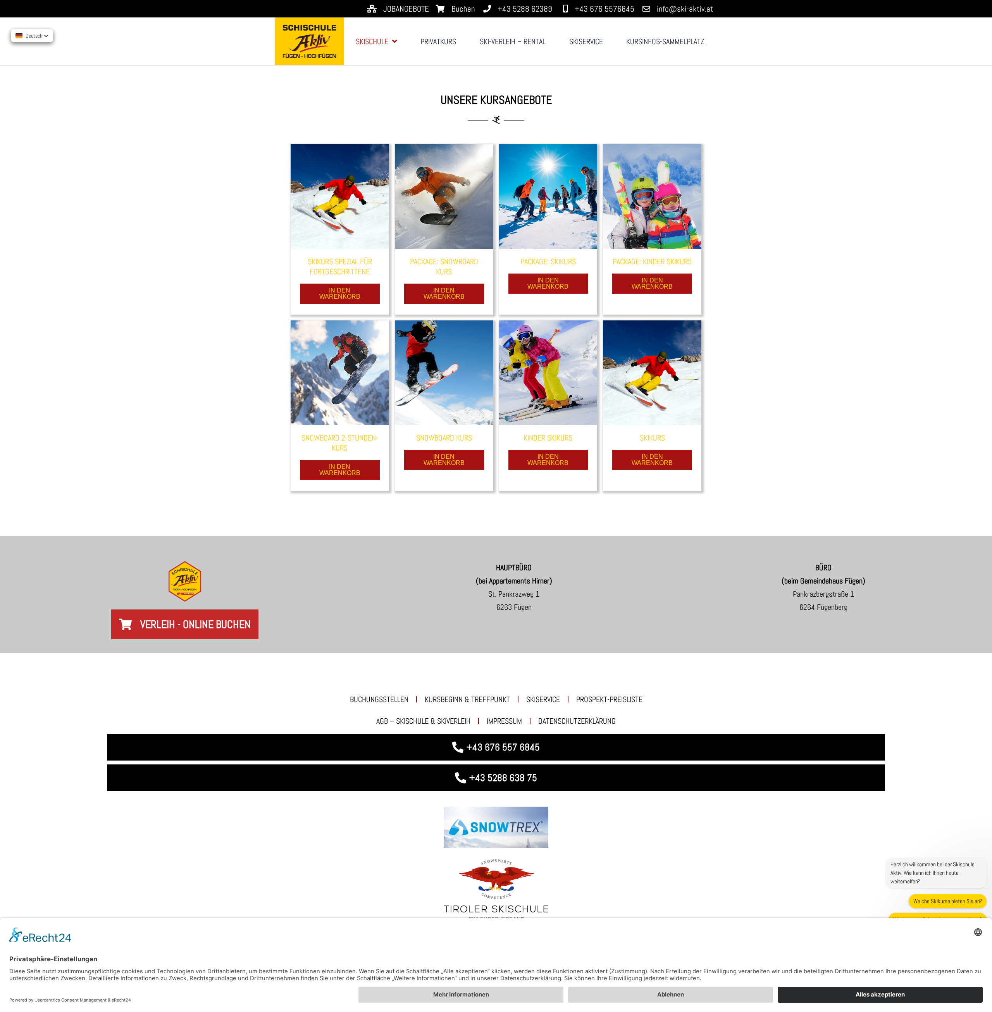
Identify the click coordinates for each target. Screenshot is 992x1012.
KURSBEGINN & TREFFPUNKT (467, 699)
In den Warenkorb (339, 293)
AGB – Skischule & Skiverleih (423, 721)
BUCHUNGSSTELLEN (379, 699)
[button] (32, 35)
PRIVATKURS (438, 41)
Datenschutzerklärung (577, 721)
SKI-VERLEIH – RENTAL (513, 41)
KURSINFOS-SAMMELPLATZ (665, 41)
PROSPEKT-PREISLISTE (609, 699)
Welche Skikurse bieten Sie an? (947, 901)
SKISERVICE (586, 41)
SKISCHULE (372, 41)
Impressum (504, 721)
